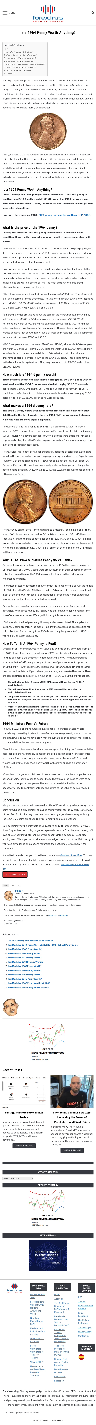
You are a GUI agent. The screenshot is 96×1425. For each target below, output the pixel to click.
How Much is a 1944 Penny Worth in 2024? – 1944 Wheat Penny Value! (43, 945)
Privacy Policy (84, 1332)
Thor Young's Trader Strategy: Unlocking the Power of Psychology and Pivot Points (72, 1117)
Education (59, 1381)
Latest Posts (15, 885)
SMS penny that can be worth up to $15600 (64, 215)
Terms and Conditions (41, 1420)
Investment (60, 1376)
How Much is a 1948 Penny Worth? (25, 949)
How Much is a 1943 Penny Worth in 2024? (29, 983)
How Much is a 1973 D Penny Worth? (25, 962)
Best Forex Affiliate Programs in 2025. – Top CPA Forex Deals (61, 1335)
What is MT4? (37, 1362)
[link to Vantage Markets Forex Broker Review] (24, 1091)
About (6, 885)
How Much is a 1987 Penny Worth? (24, 966)
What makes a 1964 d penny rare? (20, 61)
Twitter (82, 1301)
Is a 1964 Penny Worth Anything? (19, 52)
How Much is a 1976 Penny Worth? (24, 958)
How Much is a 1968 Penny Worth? (25, 970)
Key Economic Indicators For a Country (37, 1331)
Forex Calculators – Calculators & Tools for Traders (36, 1352)
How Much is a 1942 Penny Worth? (25, 979)
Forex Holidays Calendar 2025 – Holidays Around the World (38, 1308)
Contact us (83, 1336)
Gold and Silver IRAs (71, 855)
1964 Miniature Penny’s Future (18, 70)
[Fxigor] (9, 900)
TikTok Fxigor (85, 1327)
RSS (80, 1297)
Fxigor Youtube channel (58, 915)
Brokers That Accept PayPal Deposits (61, 1362)
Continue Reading (24, 1145)
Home (57, 1294)
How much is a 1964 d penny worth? (21, 58)
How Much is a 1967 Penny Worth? (24, 975)
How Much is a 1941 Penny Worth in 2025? (29, 987)
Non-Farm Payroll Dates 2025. (36, 1321)
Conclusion (10, 73)
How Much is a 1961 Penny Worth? (24, 953)
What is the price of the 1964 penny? (21, 55)
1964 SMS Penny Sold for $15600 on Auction (30, 941)
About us (58, 1299)
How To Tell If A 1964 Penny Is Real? (21, 67)
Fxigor (18, 891)
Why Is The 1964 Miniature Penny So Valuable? (25, 64)
